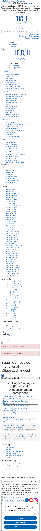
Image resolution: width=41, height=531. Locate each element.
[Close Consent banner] (37, 503)
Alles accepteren (20, 527)
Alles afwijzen (20, 522)
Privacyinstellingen (20, 518)
